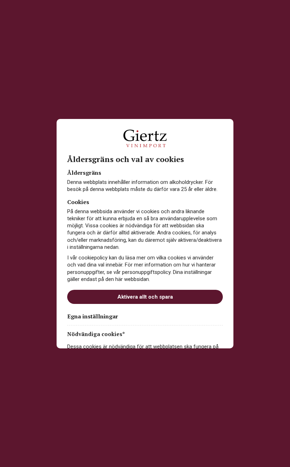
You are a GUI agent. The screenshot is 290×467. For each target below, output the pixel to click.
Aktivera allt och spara (145, 297)
